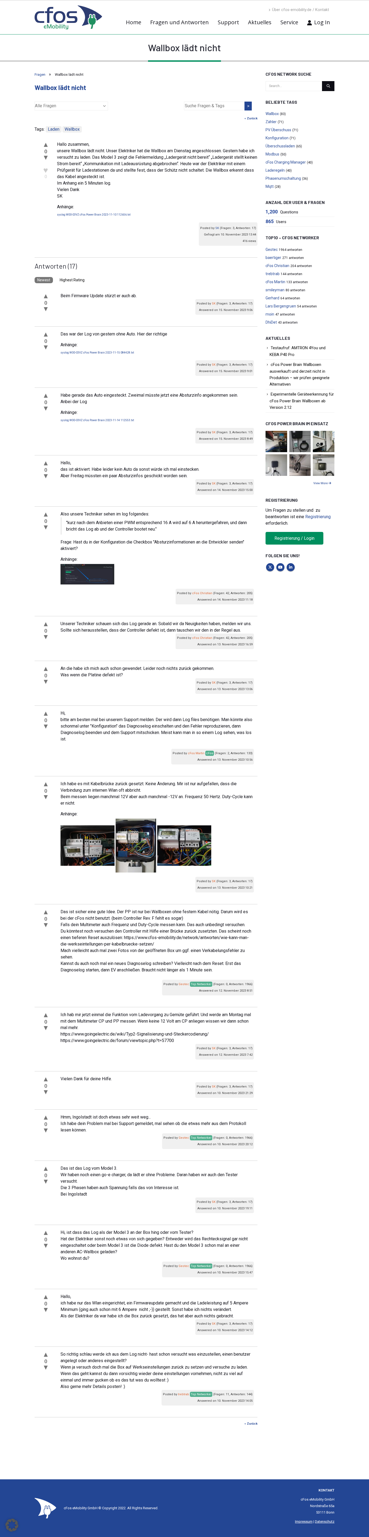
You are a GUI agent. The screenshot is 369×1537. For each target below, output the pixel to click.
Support (228, 22)
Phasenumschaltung (283, 178)
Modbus (272, 154)
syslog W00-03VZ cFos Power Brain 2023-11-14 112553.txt (97, 420)
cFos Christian (202, 593)
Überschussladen (280, 146)
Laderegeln (275, 170)
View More (320, 483)
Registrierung (318, 516)
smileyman (275, 290)
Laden (53, 129)
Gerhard (272, 298)
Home (133, 22)
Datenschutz (324, 1521)
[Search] (328, 86)
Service (289, 22)
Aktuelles (259, 22)
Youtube (280, 567)
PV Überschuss (278, 130)
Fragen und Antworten (179, 22)
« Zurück (250, 118)
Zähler (271, 122)
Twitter (270, 567)
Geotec (184, 984)
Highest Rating (72, 280)
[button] (12, 1525)
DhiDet (271, 322)
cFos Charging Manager (286, 162)
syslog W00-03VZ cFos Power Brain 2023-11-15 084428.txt (97, 352)
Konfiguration (277, 138)
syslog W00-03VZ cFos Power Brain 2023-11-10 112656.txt (93, 214)
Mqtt (270, 186)
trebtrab (183, 1394)
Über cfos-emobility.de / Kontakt (300, 10)
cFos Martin (196, 753)
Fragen (40, 74)
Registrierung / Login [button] (294, 538)
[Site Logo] (45, 1508)
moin (270, 314)
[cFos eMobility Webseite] (68, 17)
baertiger (273, 257)
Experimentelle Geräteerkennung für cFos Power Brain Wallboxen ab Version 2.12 (302, 401)
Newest (43, 280)
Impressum (304, 1521)
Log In (322, 22)
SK (217, 228)
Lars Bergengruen (281, 306)
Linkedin (291, 567)
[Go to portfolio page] (276, 441)
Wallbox (72, 129)
